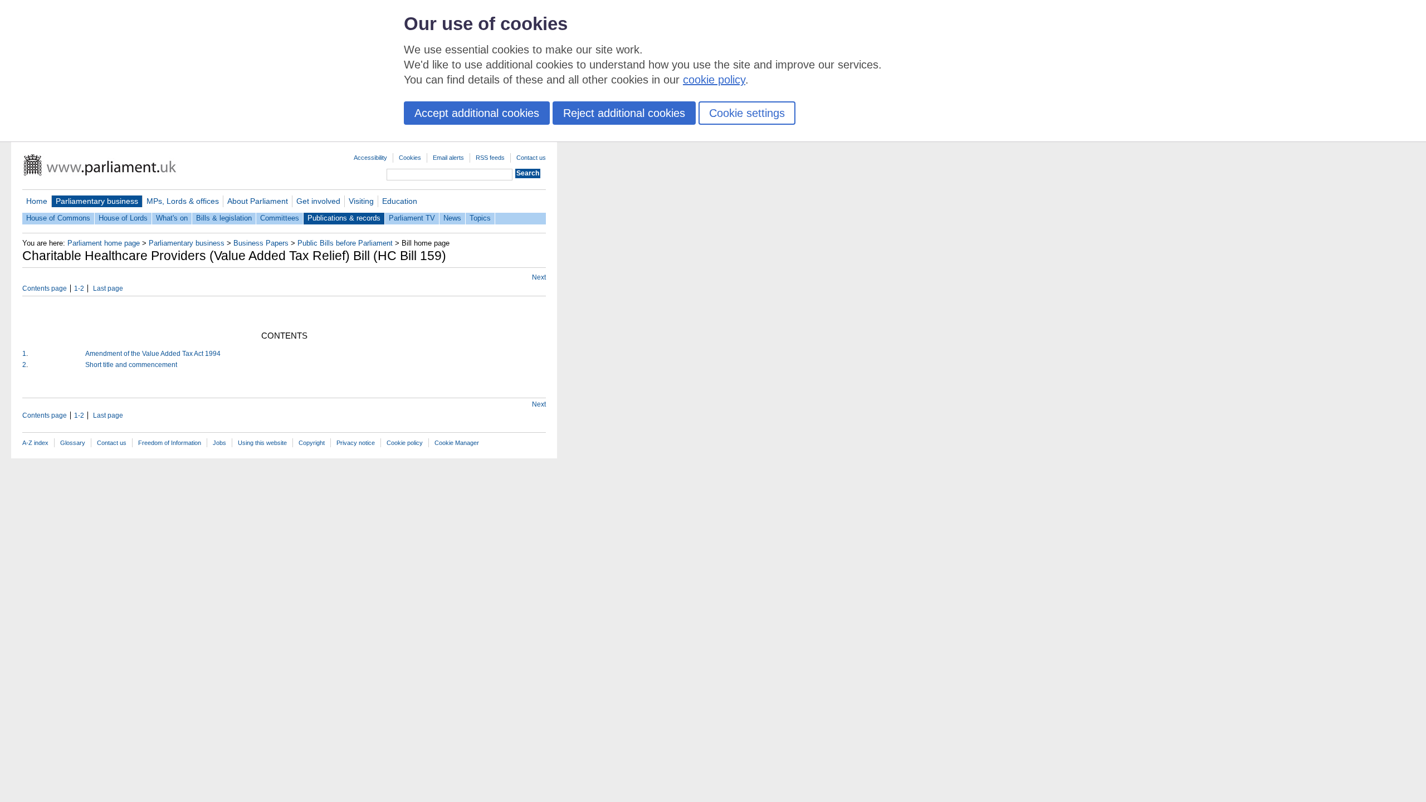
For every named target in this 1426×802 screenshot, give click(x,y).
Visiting (361, 201)
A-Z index (35, 442)
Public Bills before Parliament (345, 243)
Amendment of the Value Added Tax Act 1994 (153, 354)
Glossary (72, 442)
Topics (480, 218)
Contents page (44, 288)
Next (539, 277)
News (452, 218)
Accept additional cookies (476, 113)
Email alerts (448, 157)
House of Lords (123, 218)
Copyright (312, 442)
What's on (172, 218)
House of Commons (58, 218)
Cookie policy (405, 442)
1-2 (79, 288)
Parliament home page (103, 243)
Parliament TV (412, 218)
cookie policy (714, 80)
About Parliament (257, 201)
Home (36, 201)
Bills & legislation (224, 218)
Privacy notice (355, 442)
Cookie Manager (456, 442)
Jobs (219, 442)
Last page (108, 288)
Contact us (531, 157)
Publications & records (343, 218)
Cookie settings (747, 113)
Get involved (318, 201)
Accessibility (370, 157)
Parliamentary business (97, 201)
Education (399, 201)
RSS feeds (490, 157)
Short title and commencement (131, 365)
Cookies (410, 157)
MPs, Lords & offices (182, 201)
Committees (279, 218)
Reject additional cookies (624, 113)
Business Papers (261, 243)
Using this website (262, 442)
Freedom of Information (169, 442)
